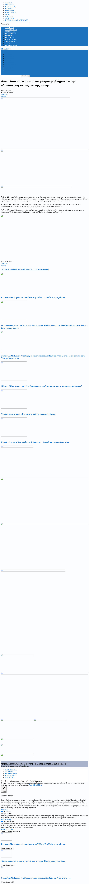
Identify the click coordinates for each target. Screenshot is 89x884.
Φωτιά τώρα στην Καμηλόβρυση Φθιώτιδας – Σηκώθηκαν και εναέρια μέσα (35, 442)
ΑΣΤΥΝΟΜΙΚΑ (11, 30)
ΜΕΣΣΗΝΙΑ (9, 4)
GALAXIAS (9, 777)
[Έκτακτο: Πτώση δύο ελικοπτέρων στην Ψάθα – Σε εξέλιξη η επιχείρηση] (14, 291)
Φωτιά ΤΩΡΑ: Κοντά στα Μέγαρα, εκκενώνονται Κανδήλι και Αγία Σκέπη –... (36, 878)
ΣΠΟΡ (7, 14)
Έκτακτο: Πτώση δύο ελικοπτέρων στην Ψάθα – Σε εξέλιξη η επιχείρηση (33, 297)
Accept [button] (31, 785)
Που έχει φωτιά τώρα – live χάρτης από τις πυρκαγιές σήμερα (28, 414)
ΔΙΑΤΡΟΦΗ (9, 18)
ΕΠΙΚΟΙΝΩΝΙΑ (11, 45)
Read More (38, 785)
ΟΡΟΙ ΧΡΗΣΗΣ (11, 770)
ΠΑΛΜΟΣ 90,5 (10, 775)
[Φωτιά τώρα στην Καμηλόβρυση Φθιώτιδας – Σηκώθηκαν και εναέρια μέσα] (14, 436)
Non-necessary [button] (6, 819)
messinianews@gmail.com (19, 766)
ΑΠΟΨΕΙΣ (9, 16)
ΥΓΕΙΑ (7, 43)
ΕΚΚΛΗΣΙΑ (9, 37)
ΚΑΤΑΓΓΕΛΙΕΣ (11, 39)
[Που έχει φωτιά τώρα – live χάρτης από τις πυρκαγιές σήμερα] (14, 408)
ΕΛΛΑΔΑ (9, 8)
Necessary (7, 812)
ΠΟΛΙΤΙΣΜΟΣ (10, 12)
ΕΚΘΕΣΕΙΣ (9, 35)
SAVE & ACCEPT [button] (7, 829)
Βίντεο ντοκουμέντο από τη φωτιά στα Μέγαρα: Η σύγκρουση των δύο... (33, 861)
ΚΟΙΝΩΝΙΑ (9, 10)
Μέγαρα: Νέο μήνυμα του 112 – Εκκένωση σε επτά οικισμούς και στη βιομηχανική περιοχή (41, 386)
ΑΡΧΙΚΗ (8, 3)
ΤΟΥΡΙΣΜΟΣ (10, 41)
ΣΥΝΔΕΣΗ (9, 772)
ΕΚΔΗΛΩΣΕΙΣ (10, 34)
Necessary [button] (4, 810)
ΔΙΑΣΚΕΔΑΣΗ (10, 32)
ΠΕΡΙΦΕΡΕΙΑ (10, 6)
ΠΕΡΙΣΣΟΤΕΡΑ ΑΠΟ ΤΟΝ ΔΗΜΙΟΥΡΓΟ (33, 269)
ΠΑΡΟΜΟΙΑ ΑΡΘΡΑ (9, 269)
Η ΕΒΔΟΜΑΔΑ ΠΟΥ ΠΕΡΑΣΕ (16, 20)
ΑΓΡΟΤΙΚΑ (9, 28)
